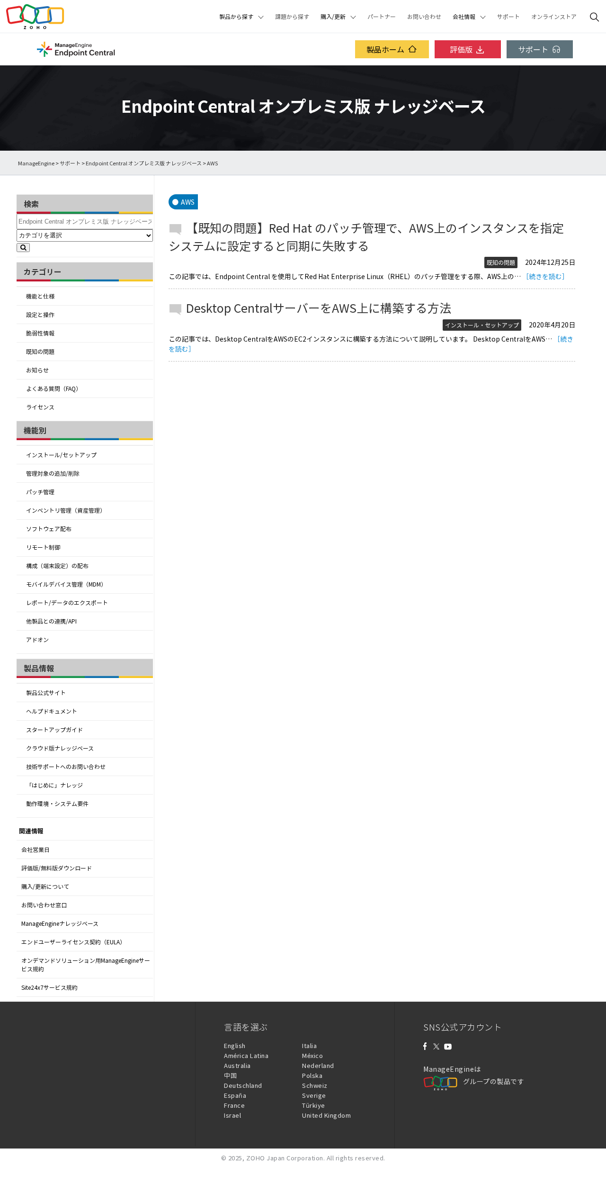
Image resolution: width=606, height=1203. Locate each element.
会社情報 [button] (464, 16)
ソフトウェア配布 (48, 529)
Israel (232, 1115)
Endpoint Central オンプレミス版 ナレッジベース (144, 163)
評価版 (461, 49)
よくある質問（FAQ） (53, 388)
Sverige (314, 1095)
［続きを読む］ (545, 276)
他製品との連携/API (51, 621)
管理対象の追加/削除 (53, 473)
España (235, 1095)
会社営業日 (35, 849)
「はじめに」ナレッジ (54, 785)
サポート (508, 16)
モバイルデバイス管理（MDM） (66, 584)
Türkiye (313, 1105)
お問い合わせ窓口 (44, 905)
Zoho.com (35, 16)
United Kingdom (326, 1115)
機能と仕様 (40, 296)
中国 (230, 1075)
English (235, 1045)
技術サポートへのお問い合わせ (66, 766)
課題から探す (292, 16)
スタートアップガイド (54, 729)
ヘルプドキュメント (51, 711)
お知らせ (37, 370)
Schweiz (315, 1085)
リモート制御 (43, 547)
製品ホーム (385, 49)
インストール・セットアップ (482, 325)
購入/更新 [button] (333, 16)
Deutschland (243, 1085)
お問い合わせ (424, 16)
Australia (237, 1065)
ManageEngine (36, 163)
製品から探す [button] (236, 16)
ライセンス (40, 407)
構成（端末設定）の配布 (57, 565)
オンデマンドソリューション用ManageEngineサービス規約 (85, 964)
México (312, 1055)
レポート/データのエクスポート (67, 602)
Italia (309, 1045)
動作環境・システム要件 (57, 803)
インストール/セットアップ (61, 455)
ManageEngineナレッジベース (59, 923)
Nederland (318, 1065)
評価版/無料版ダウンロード (56, 868)
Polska (312, 1075)
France (234, 1105)
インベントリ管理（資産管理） (66, 510)
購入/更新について (45, 886)
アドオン (37, 639)
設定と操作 (40, 314)
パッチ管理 (40, 492)
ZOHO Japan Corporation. (285, 1157)
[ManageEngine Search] (594, 16)
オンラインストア (554, 16)
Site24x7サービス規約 (49, 987)
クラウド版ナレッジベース (60, 748)
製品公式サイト (46, 692)
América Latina (246, 1055)
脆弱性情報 (40, 333)
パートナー (381, 16)
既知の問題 (40, 351)
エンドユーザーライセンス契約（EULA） (73, 942)
